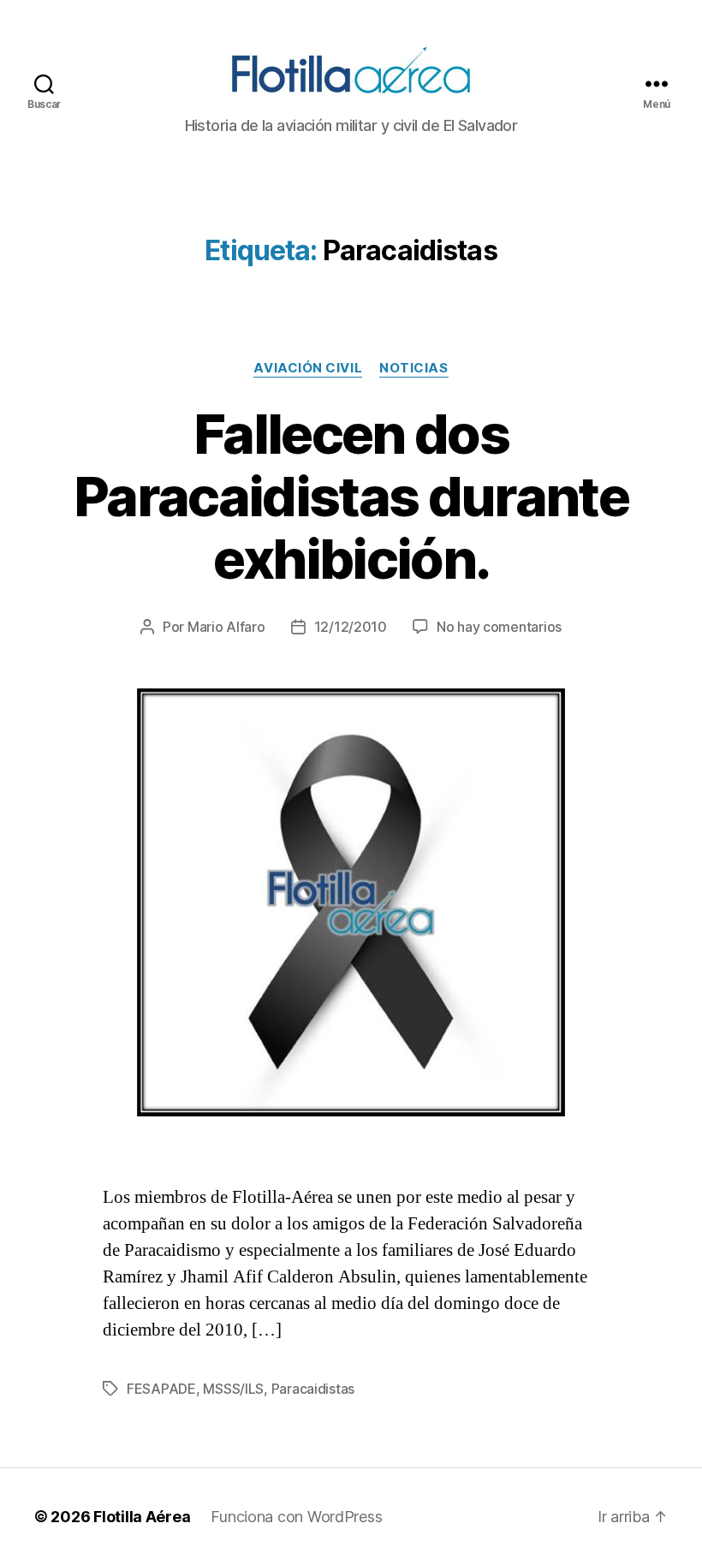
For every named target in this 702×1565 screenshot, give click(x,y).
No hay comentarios (499, 626)
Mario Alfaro (226, 626)
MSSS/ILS (233, 1388)
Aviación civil (307, 368)
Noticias (413, 368)
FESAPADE (161, 1388)
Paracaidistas (313, 1388)
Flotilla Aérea (141, 1517)
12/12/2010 (350, 626)
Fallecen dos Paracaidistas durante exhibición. (351, 496)
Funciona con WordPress (296, 1517)
